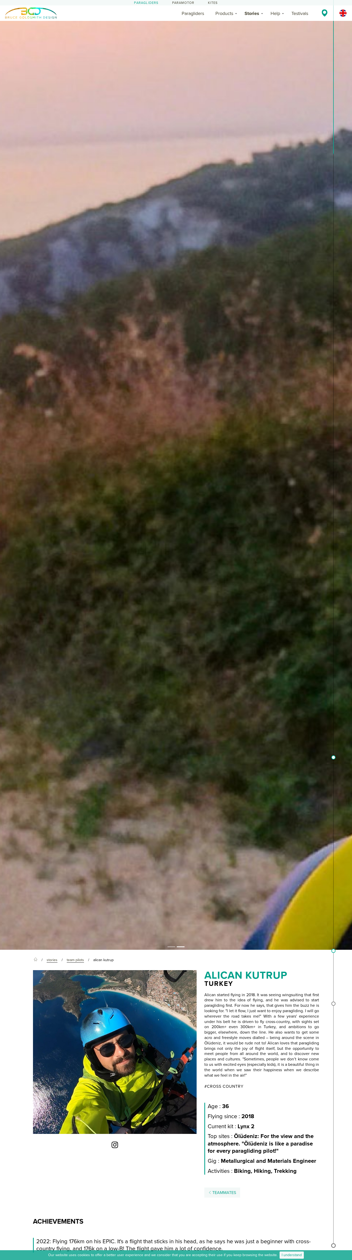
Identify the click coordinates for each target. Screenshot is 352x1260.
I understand (292, 1255)
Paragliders (146, 3)
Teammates (223, 1192)
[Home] (35, 960)
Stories (252, 13)
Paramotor (183, 3)
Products (224, 13)
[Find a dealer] (325, 12)
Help (275, 13)
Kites (213, 3)
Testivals (299, 13)
